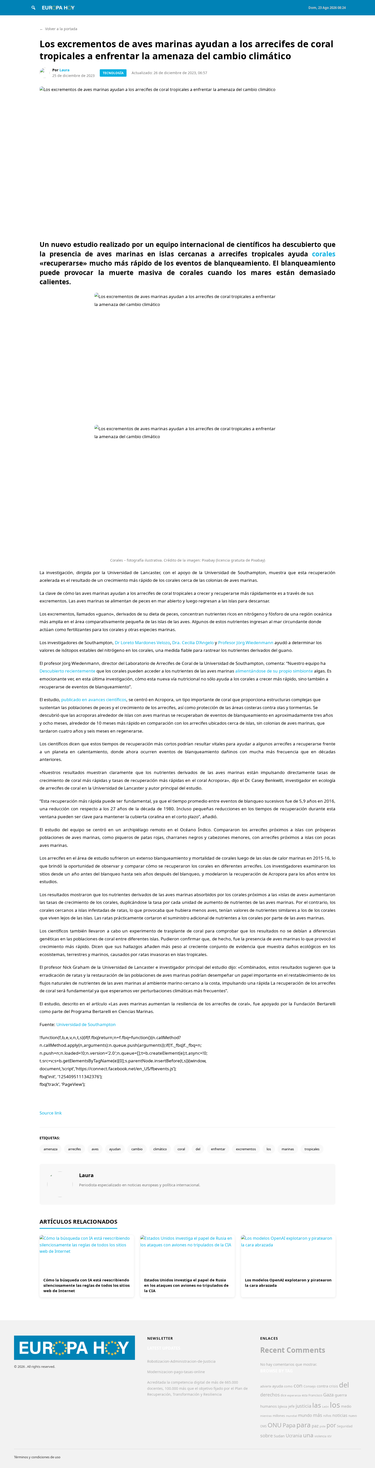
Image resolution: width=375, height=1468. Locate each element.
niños (327, 1416)
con (298, 1385)
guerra (341, 1394)
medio (346, 1406)
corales (323, 253)
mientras (266, 1416)
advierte (265, 1386)
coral (181, 1149)
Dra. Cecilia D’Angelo (193, 642)
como (288, 1386)
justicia (303, 1406)
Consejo (310, 1386)
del (198, 1149)
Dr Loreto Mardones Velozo (142, 642)
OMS (263, 1426)
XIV (329, 1436)
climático (160, 1149)
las (316, 1405)
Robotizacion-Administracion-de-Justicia (181, 1361)
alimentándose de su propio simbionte (274, 671)
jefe (291, 1406)
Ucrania (294, 1435)
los (269, 1149)
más (317, 1415)
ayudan (115, 1149)
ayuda (277, 1386)
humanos (268, 1406)
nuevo (352, 1416)
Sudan (279, 1435)
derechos (270, 1395)
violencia (320, 1436)
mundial (291, 1416)
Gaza (328, 1395)
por (331, 1425)
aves (95, 1149)
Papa (289, 1425)
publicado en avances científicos (93, 699)
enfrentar (218, 1149)
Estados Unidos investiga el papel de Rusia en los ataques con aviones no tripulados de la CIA (186, 1285)
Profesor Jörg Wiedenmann (245, 642)
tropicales (312, 1149)
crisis (333, 1386)
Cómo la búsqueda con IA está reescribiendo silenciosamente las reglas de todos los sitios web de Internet (86, 1285)
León (325, 1406)
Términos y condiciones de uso (37, 1457)
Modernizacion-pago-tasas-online (176, 1371)
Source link (51, 1113)
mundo (305, 1415)
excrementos (246, 1149)
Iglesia (282, 1406)
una (308, 1435)
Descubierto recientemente (67, 671)
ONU (275, 1425)
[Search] (33, 8)
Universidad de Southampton (86, 1024)
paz (315, 1426)
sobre (266, 1435)
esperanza (294, 1395)
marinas (288, 1149)
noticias (339, 1415)
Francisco (315, 1395)
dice (283, 1395)
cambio (137, 1149)
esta (304, 1395)
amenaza (50, 1149)
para (303, 1424)
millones (279, 1416)
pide (323, 1426)
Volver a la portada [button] (58, 28)
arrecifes (74, 1149)
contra (322, 1386)
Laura (64, 69)
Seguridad (345, 1426)
